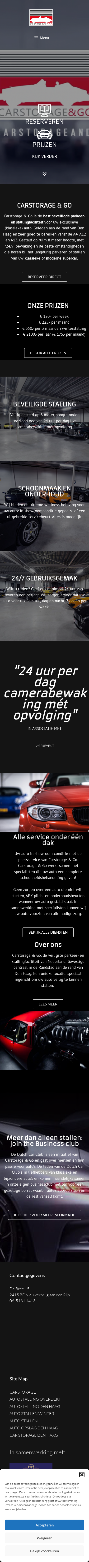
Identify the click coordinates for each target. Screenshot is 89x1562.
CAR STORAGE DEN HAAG (33, 1435)
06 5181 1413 (22, 1300)
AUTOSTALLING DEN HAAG (34, 1406)
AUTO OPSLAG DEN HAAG (33, 1427)
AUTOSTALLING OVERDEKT (35, 1399)
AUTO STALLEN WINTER (31, 1413)
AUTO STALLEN (23, 1420)
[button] (82, 1474)
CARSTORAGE (22, 1392)
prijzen (44, 144)
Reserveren (44, 121)
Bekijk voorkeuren (44, 1551)
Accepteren (45, 1525)
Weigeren (44, 1538)
